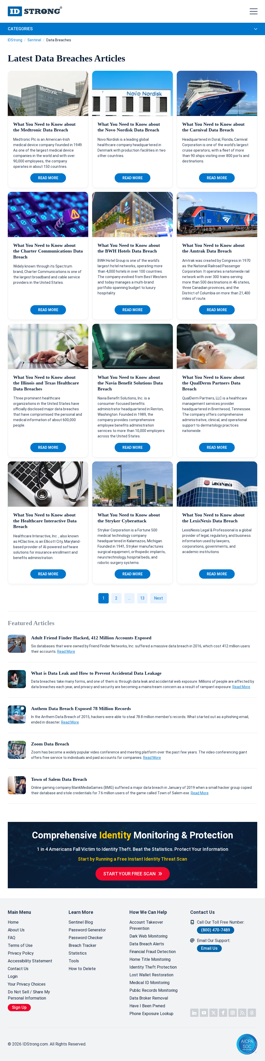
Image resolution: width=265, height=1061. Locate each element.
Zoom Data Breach (50, 743)
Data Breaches (58, 40)
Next (158, 598)
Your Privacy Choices (27, 984)
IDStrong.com (35, 11)
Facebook (223, 1013)
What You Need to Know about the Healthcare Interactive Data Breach (45, 520)
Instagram (233, 1013)
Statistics (78, 953)
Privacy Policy (21, 953)
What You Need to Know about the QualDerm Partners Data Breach (213, 383)
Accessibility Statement (30, 960)
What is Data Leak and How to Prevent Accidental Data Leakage (96, 673)
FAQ (11, 937)
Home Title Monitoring (150, 959)
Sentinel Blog (81, 922)
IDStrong (15, 40)
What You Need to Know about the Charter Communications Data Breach (48, 251)
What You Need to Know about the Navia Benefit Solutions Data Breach (130, 383)
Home (13, 922)
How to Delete (82, 968)
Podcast (242, 1013)
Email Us (209, 948)
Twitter (213, 1013)
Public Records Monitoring (153, 990)
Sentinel (34, 40)
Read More (48, 178)
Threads (252, 1013)
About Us (16, 930)
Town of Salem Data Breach (59, 779)
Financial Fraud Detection (152, 951)
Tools (74, 960)
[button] (220, 1044)
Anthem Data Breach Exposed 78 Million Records (81, 708)
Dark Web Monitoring (148, 936)
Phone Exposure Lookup (151, 1013)
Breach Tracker (82, 945)
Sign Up (19, 1007)
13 (142, 598)
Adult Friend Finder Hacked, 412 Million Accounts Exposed (91, 637)
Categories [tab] (20, 28)
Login (13, 976)
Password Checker (86, 937)
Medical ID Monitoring (149, 982)
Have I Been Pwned (147, 1005)
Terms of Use (20, 945)
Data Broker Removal (148, 998)
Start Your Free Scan (129, 873)
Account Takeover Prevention (146, 925)
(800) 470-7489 (215, 930)
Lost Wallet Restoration (151, 974)
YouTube (204, 1013)
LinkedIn (194, 1013)
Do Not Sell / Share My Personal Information (29, 995)
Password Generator (87, 930)
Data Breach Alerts (146, 943)
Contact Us (18, 968)
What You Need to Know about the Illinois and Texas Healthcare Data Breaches (46, 383)
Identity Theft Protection (153, 967)
